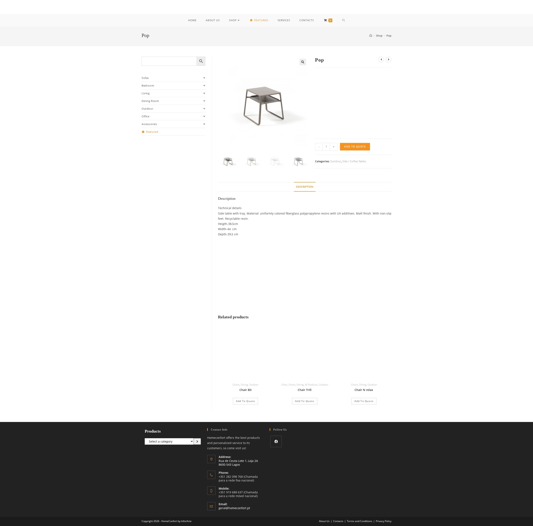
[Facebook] (276, 441)
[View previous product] (381, 59)
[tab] (304, 187)
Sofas (145, 78)
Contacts (338, 521)
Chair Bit (245, 390)
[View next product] (388, 59)
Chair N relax (364, 390)
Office (145, 116)
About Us (324, 521)
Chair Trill (304, 390)
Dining (244, 384)
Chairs (236, 384)
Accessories (149, 124)
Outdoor (335, 161)
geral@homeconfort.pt (234, 508)
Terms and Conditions (359, 521)
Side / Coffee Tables (354, 161)
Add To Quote (355, 146)
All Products (311, 384)
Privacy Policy (383, 521)
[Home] (370, 35)
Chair (284, 384)
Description (304, 187)
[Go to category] (197, 441)
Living (146, 93)
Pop (388, 35)
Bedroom (148, 85)
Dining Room (150, 101)
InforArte (186, 521)
